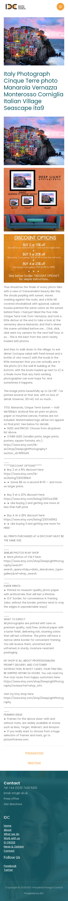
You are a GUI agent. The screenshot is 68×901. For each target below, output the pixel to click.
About (8, 830)
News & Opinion (14, 846)
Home (7, 826)
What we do (11, 834)
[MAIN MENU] (60, 7)
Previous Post (34, 753)
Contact (9, 851)
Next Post (34, 763)
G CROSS (9, 842)
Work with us (12, 838)
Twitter (8, 870)
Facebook (10, 866)
